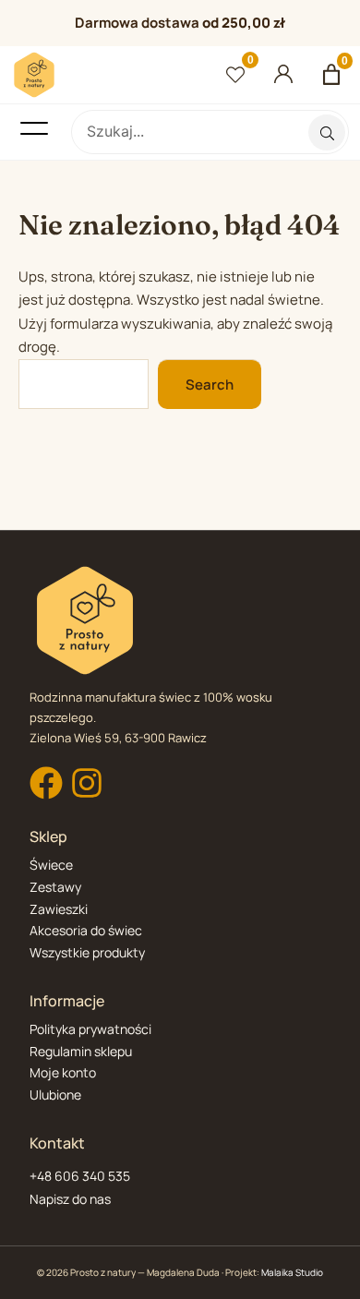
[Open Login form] (284, 74)
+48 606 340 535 (80, 1176)
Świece (51, 864)
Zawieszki (59, 909)
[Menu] (34, 128)
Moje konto (63, 1072)
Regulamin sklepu (81, 1051)
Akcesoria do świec (86, 930)
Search (210, 384)
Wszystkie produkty (87, 952)
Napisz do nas (70, 1199)
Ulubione (55, 1094)
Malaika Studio (292, 1272)
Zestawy (55, 887)
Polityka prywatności (90, 1029)
